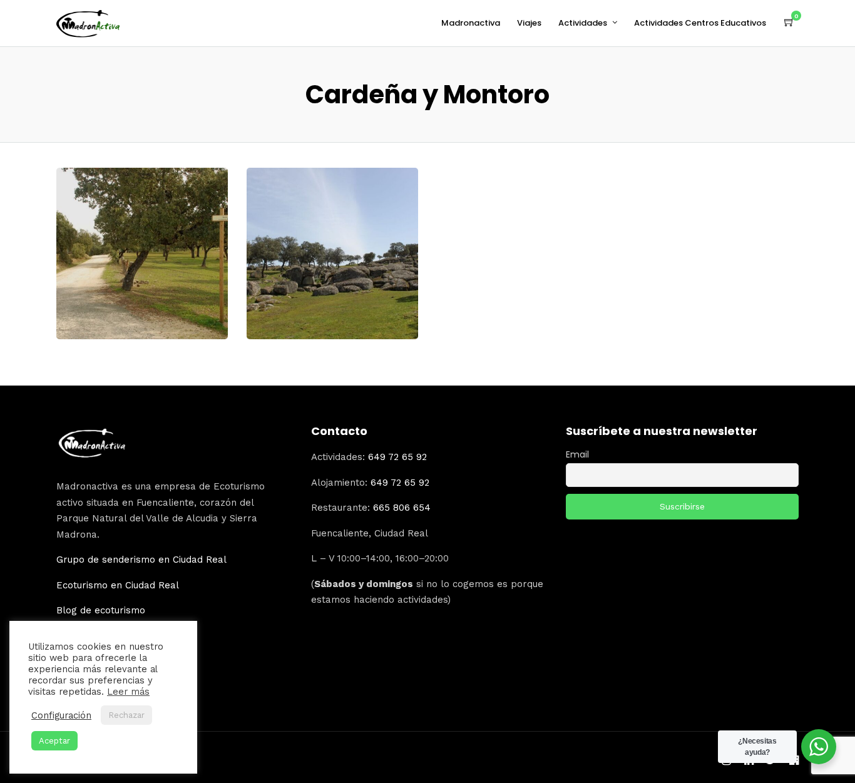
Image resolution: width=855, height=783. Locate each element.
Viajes (529, 23)
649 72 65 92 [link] (397, 457)
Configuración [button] (61, 715)
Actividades (582, 23)
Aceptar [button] (54, 740)
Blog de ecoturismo (100, 610)
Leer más (128, 691)
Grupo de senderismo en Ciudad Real (141, 559)
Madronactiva (470, 23)
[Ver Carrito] (789, 22)
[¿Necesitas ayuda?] (818, 746)
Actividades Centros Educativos (700, 23)
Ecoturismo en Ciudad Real (117, 585)
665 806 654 (402, 507)
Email (577, 454)
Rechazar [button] (126, 715)
